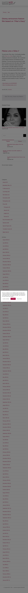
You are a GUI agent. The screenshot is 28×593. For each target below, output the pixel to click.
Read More (19, 298)
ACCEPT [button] (13, 298)
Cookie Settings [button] (6, 298)
